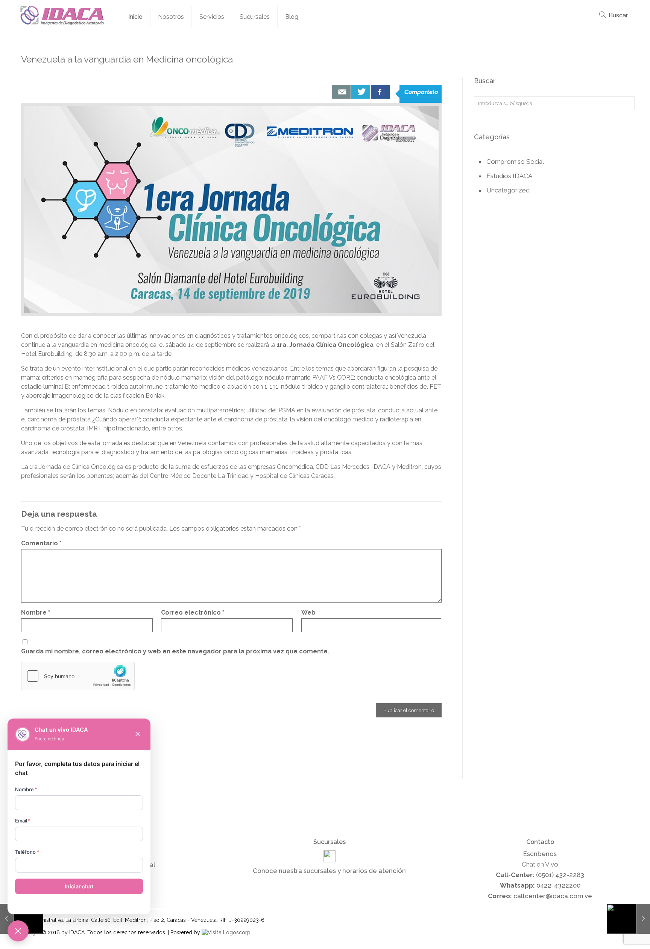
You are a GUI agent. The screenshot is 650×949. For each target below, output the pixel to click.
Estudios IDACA (509, 176)
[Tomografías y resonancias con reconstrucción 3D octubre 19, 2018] (21, 919)
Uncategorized (508, 190)
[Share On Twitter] (360, 92)
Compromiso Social (515, 161)
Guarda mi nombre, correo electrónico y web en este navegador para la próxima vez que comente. (175, 651)
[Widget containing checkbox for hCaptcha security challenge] (78, 676)
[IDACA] (62, 15)
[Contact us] (341, 92)
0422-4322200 (558, 885)
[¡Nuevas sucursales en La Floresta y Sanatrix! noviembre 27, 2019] (628, 919)
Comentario (41, 543)
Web (308, 612)
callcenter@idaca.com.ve (552, 896)
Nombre (35, 612)
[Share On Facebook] (380, 92)
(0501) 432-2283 (560, 875)
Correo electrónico (192, 612)
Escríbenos (540, 853)
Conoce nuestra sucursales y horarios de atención (329, 870)
